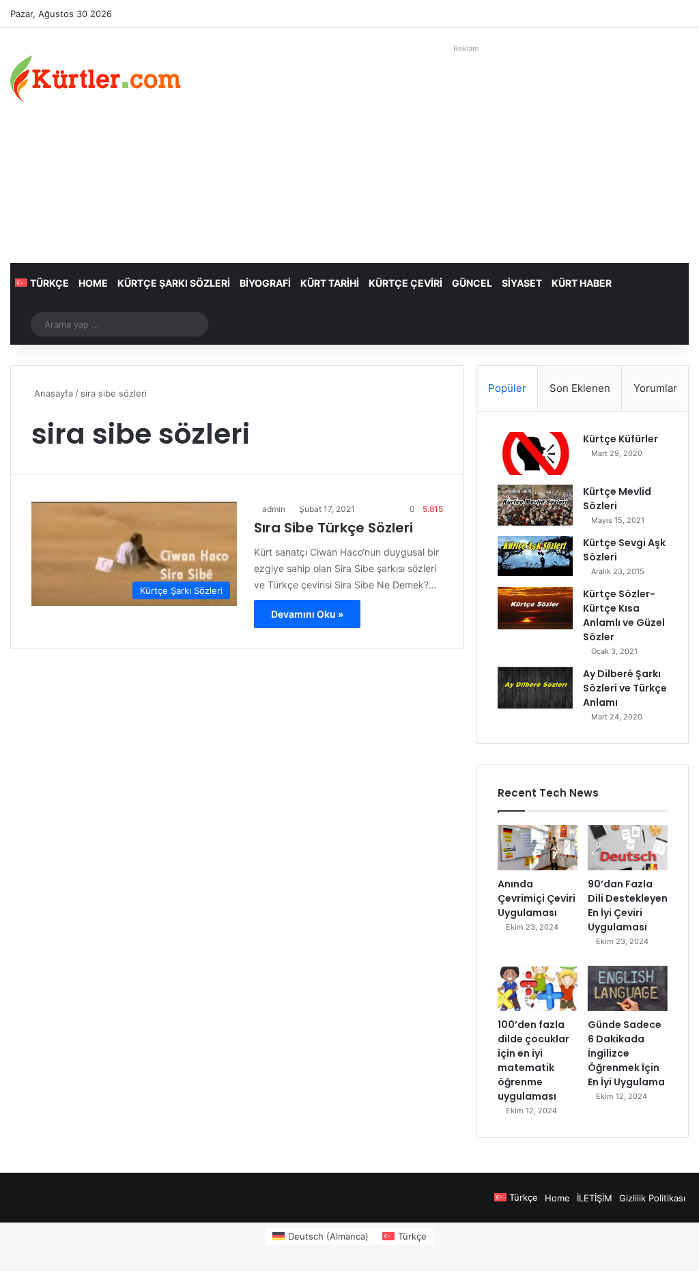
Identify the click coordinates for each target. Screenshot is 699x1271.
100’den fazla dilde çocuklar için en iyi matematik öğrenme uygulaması (533, 1060)
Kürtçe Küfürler (620, 439)
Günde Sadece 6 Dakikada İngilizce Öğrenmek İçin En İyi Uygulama (626, 1053)
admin (273, 509)
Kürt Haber (582, 283)
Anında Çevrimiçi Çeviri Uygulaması (536, 898)
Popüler (507, 388)
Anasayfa (52, 393)
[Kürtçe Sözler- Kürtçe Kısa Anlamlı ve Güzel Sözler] (535, 608)
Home (93, 283)
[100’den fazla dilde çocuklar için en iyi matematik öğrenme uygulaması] (537, 988)
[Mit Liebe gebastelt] (95, 78)
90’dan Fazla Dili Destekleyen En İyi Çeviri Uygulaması (628, 905)
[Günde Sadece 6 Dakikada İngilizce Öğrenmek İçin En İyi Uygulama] (628, 988)
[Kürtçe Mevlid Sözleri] (535, 505)
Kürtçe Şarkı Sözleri (173, 283)
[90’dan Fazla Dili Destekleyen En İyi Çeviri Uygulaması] (628, 847)
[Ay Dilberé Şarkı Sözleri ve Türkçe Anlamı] (535, 688)
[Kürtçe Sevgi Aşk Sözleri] (535, 556)
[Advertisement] (466, 153)
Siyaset (522, 283)
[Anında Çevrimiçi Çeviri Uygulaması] (537, 847)
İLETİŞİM (594, 1198)
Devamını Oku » (307, 614)
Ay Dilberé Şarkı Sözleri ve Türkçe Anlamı (625, 688)
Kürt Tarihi (329, 283)
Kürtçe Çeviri (405, 283)
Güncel (472, 283)
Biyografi (265, 283)
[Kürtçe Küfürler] (535, 453)
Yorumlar (655, 388)
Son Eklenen (580, 388)
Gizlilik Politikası (652, 1198)
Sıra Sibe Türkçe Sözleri (333, 527)
